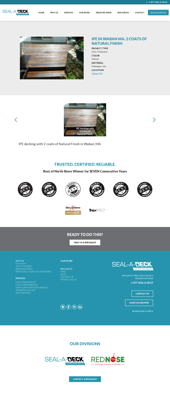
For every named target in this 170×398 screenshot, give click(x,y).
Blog (63, 274)
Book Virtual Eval (158, 12)
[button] (68, 13)
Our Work (84, 12)
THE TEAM (21, 263)
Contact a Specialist (85, 379)
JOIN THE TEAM (24, 266)
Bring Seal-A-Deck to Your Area (33, 271)
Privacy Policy (68, 279)
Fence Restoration (27, 285)
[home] (16, 12)
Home (41, 12)
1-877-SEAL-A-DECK (158, 2)
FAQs (63, 271)
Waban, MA (97, 73)
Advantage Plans (25, 290)
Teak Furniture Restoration (32, 287)
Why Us (54, 12)
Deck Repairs (23, 293)
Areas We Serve (104, 12)
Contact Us (66, 277)
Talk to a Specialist (85, 242)
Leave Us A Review (139, 302)
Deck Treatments (26, 282)
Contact (139, 12)
